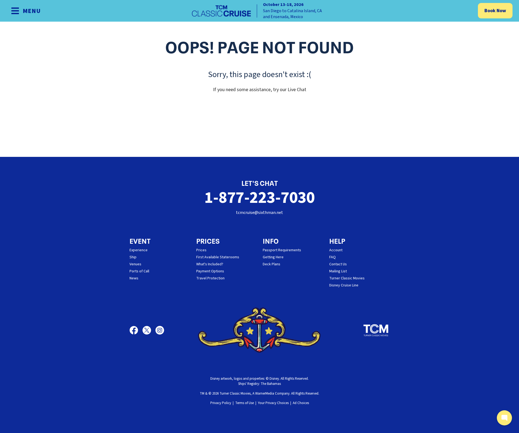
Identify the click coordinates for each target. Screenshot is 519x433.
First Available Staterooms (217, 257)
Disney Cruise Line (343, 285)
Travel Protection (210, 278)
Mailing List (338, 271)
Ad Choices (301, 403)
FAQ (332, 257)
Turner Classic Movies (347, 278)
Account (335, 250)
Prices (201, 250)
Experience (138, 250)
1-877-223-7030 (259, 197)
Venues (135, 264)
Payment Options (210, 271)
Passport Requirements (282, 250)
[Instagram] (159, 330)
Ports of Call (139, 271)
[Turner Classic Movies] (376, 330)
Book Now (495, 10)
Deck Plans (271, 264)
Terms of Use (244, 403)
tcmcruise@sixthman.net (259, 213)
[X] (148, 330)
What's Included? (209, 264)
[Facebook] (135, 330)
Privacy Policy (220, 403)
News (133, 278)
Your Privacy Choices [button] (273, 403)
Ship (133, 257)
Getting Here (273, 257)
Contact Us (338, 264)
